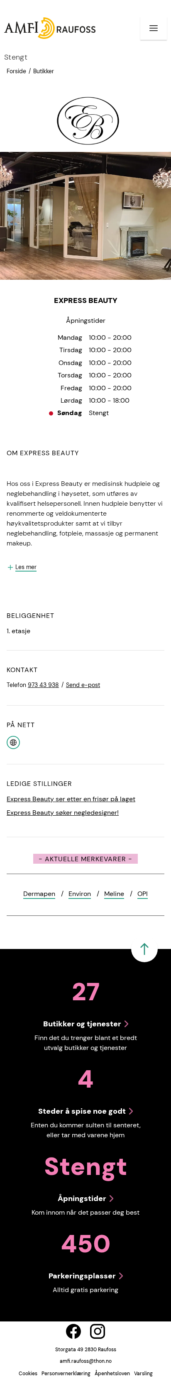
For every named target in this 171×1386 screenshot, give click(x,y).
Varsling (143, 1373)
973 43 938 (43, 685)
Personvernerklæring (66, 1373)
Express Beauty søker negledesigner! (63, 812)
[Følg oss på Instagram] (97, 1331)
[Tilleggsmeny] (153, 28)
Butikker (43, 71)
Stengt (15, 57)
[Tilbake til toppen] (144, 949)
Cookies (28, 1373)
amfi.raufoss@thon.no (86, 1361)
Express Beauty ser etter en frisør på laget (71, 799)
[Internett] (13, 741)
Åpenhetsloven (112, 1373)
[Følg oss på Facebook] (73, 1331)
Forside (16, 71)
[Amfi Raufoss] (49, 27)
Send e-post (83, 685)
